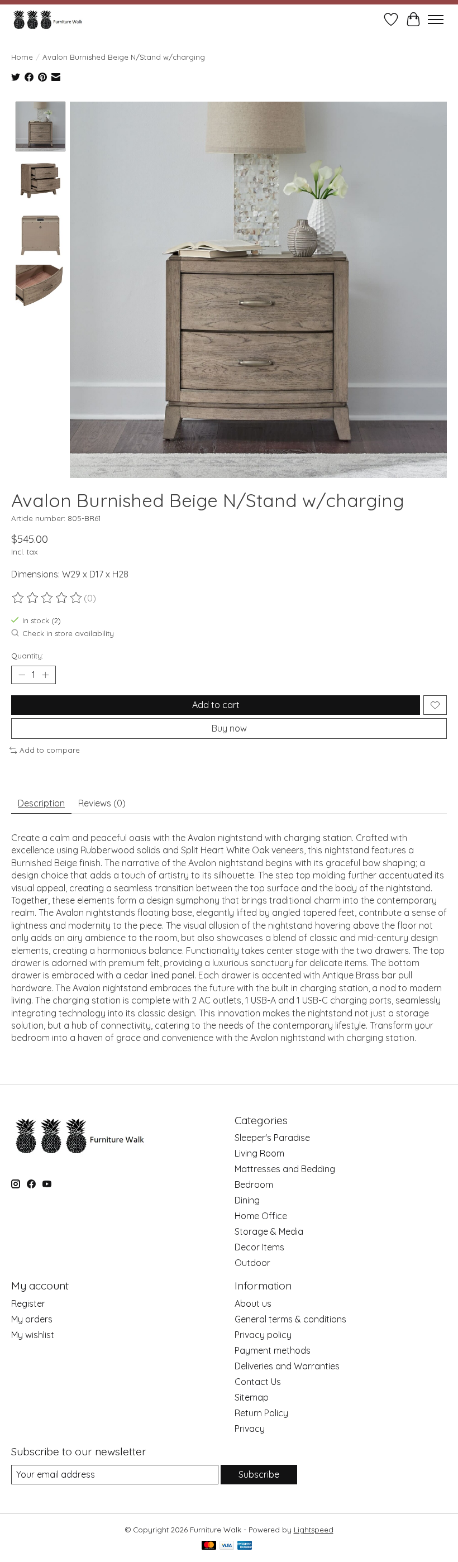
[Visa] (227, 1546)
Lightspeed (313, 1529)
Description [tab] (41, 803)
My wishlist (32, 1334)
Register (28, 1303)
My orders (32, 1319)
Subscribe (258, 1474)
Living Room (259, 1153)
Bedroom (254, 1184)
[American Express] (244, 1546)
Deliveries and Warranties (287, 1366)
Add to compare (50, 750)
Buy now (229, 728)
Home (22, 56)
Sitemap (252, 1397)
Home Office (261, 1215)
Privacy (250, 1428)
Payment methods (273, 1350)
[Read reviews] (47, 598)
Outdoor (252, 1262)
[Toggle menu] (435, 19)
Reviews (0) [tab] (102, 803)
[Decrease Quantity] (22, 675)
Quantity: (27, 655)
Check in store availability (68, 633)
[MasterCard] (209, 1546)
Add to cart (216, 704)
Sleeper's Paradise (272, 1137)
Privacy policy (263, 1334)
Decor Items (259, 1247)
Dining (247, 1200)
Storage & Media (269, 1231)
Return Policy (261, 1412)
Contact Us (258, 1381)
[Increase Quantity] (45, 675)
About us (253, 1303)
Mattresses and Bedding (285, 1168)
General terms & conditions (290, 1319)
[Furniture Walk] (47, 19)
